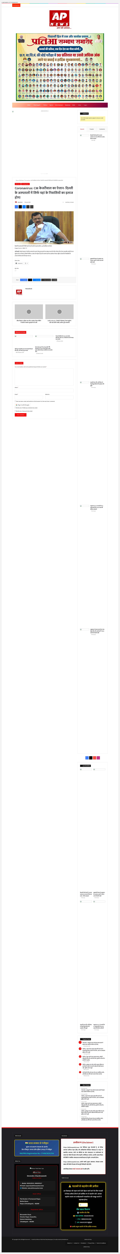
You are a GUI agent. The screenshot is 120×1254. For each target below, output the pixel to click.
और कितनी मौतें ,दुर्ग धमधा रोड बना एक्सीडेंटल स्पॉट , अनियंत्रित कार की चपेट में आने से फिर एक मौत (93, 1073)
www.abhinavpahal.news (35, 1188)
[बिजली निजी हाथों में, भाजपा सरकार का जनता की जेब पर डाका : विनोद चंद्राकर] (84, 195)
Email (16, 394)
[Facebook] (16, 206)
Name (16, 387)
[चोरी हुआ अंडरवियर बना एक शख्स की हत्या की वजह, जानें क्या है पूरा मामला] (24, 341)
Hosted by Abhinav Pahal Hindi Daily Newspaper (42, 1239)
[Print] (31, 206)
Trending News (25, 184)
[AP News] (60, 20)
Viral (73, 105)
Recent (82, 129)
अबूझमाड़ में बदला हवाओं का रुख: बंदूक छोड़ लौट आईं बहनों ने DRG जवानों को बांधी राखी (97, 631)
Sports (51, 105)
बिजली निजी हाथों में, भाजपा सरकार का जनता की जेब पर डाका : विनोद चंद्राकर (97, 137)
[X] (20, 206)
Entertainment (59, 105)
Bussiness (67, 105)
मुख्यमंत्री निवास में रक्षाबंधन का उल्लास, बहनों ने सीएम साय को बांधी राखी (96, 260)
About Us (69, 1243)
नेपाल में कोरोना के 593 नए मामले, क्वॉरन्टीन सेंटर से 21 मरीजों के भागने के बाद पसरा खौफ (65, 337)
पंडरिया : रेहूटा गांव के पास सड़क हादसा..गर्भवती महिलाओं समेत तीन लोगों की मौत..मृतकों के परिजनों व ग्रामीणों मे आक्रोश (94, 1058)
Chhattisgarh (36, 105)
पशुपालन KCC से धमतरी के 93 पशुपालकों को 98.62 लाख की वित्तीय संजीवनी (96, 507)
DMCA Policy (87, 1247)
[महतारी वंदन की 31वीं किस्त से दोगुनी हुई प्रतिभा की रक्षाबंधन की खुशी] (84, 442)
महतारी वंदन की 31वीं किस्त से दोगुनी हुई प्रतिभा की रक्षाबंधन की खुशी (97, 384)
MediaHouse (65, 1239)
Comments (102, 129)
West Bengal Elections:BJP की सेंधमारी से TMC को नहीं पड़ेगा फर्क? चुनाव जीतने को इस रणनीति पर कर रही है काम (43, 349)
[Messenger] (24, 206)
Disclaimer (83, 1243)
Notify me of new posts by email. (24, 411)
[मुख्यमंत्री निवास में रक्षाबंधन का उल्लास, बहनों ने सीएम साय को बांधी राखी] (84, 319)
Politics (45, 105)
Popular (92, 129)
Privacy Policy (91, 1243)
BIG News (22, 180)
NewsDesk (20, 202)
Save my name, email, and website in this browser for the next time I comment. (35, 401)
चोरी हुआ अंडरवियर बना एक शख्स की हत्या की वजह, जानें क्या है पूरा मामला (24, 349)
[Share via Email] (28, 206)
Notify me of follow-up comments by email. (26, 408)
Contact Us (76, 1243)
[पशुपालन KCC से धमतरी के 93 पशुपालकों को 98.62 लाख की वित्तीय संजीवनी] (84, 566)
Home (17, 180)
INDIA (28, 105)
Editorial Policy (88, 1239)
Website (47, 394)
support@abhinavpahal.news (35, 1185)
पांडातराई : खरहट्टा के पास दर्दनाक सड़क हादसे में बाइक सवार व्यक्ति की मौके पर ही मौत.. (93, 1043)
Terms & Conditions (101, 1243)
